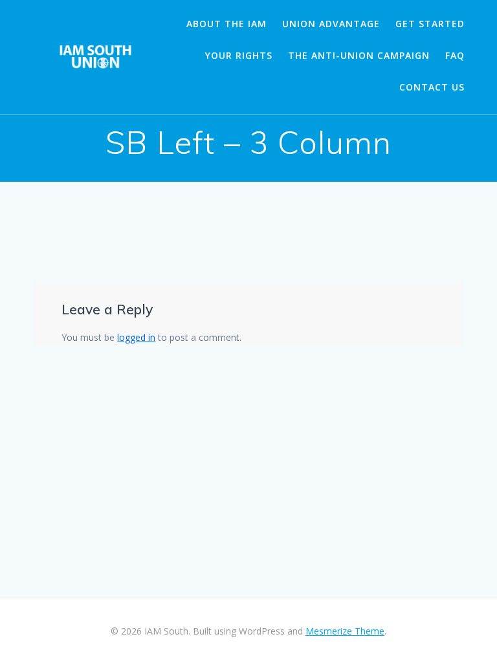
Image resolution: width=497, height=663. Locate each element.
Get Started (430, 23)
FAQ (455, 55)
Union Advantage (331, 23)
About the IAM (226, 23)
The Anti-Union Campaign (359, 55)
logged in (136, 337)
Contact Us (432, 87)
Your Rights (238, 55)
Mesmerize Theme (344, 631)
